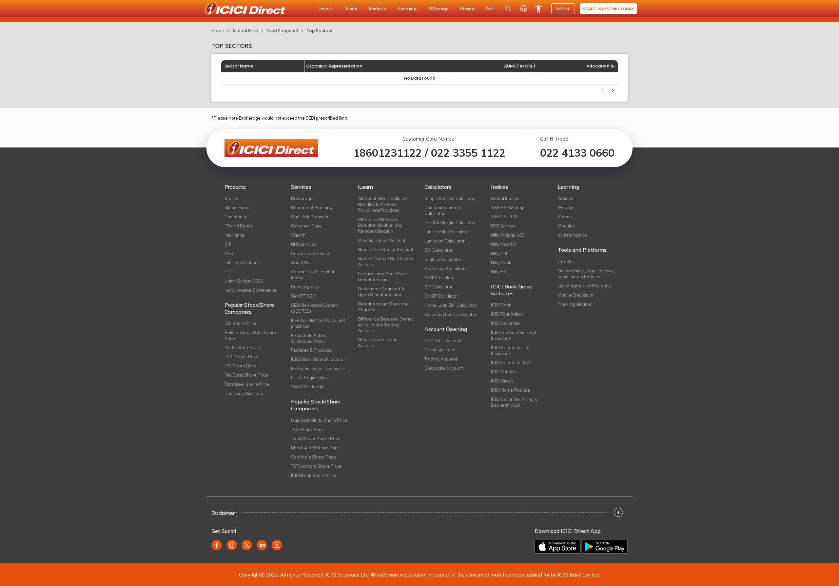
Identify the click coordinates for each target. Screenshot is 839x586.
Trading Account (440, 358)
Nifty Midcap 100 (507, 235)
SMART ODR (304, 296)
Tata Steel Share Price (246, 384)
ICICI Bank (501, 304)
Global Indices (505, 198)
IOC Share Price (240, 365)
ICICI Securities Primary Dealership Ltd (514, 402)
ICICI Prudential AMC (511, 362)
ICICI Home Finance (510, 390)
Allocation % (600, 66)
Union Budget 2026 (243, 280)
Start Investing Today (608, 8)
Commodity (235, 216)
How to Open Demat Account (378, 342)
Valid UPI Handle (307, 386)
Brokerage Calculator (445, 268)
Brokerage (302, 198)
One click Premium (309, 216)
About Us (300, 262)
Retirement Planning (311, 207)
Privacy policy (305, 286)
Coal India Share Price (313, 456)
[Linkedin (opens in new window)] (262, 545)
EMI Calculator (438, 250)
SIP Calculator (438, 286)
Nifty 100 (500, 253)
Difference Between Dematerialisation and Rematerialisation (380, 225)
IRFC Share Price (241, 356)
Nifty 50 (498, 271)
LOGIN (563, 8)
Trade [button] (351, 8)
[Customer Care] (523, 8)
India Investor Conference (250, 290)
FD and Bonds (238, 225)
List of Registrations (311, 377)
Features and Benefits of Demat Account (382, 276)
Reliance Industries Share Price (250, 335)
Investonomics (572, 235)
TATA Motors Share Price (316, 466)
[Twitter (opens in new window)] (247, 545)
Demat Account (440, 349)
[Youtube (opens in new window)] (277, 545)
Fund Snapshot (282, 31)
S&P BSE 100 (504, 216)
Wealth (298, 235)
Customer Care (306, 225)
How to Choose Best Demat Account (386, 261)
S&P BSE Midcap (508, 207)
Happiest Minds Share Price (319, 420)
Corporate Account (443, 368)
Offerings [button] (438, 8)
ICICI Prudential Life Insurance (510, 350)
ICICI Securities (506, 323)
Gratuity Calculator (442, 259)
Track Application (575, 304)
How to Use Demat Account (385, 249)
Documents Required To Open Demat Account (382, 291)
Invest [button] (326, 8)
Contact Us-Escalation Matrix (313, 274)
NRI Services (304, 244)
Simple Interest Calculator (450, 198)
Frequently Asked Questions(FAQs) (308, 338)
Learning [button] (407, 8)
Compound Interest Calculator (443, 210)
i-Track (564, 261)
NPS (228, 253)
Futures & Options (242, 262)
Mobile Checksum (575, 295)
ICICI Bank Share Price (313, 475)
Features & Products (311, 350)
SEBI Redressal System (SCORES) (314, 308)
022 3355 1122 (468, 152)
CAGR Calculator (441, 296)
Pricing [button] (467, 8)
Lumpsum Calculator (444, 241)
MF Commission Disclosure (318, 368)
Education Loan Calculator (450, 314)
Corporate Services (310, 253)
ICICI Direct (502, 380)
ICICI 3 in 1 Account (443, 340)
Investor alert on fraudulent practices (318, 323)
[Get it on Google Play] (605, 547)
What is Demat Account (381, 240)
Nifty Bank (501, 262)
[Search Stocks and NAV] (508, 8)
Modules (566, 225)
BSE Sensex (503, 225)
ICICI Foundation (507, 314)
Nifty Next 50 (503, 244)
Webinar (566, 207)
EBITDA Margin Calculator (450, 222)
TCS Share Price (307, 429)
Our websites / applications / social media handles (586, 273)
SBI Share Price (240, 323)
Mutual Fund (245, 31)
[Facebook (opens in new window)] (216, 545)
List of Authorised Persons (584, 285)
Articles (565, 198)
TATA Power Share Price (316, 438)
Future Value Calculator (447, 231)
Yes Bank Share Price (246, 375)
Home (217, 31)
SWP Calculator (440, 277)
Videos (565, 216)
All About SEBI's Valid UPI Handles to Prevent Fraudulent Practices (383, 204)
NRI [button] (490, 8)
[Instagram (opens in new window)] (231, 545)
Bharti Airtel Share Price (315, 447)
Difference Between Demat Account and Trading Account (385, 324)
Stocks (231, 198)
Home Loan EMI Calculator (450, 305)
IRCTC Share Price (242, 347)
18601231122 (387, 152)
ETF (227, 244)
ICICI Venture (504, 371)
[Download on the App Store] (557, 547)
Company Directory (243, 393)
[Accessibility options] (538, 8)
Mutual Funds (237, 207)
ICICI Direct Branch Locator (318, 359)
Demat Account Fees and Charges (383, 306)
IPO (228, 271)
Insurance (234, 235)
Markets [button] (377, 8)
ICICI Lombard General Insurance (513, 335)
